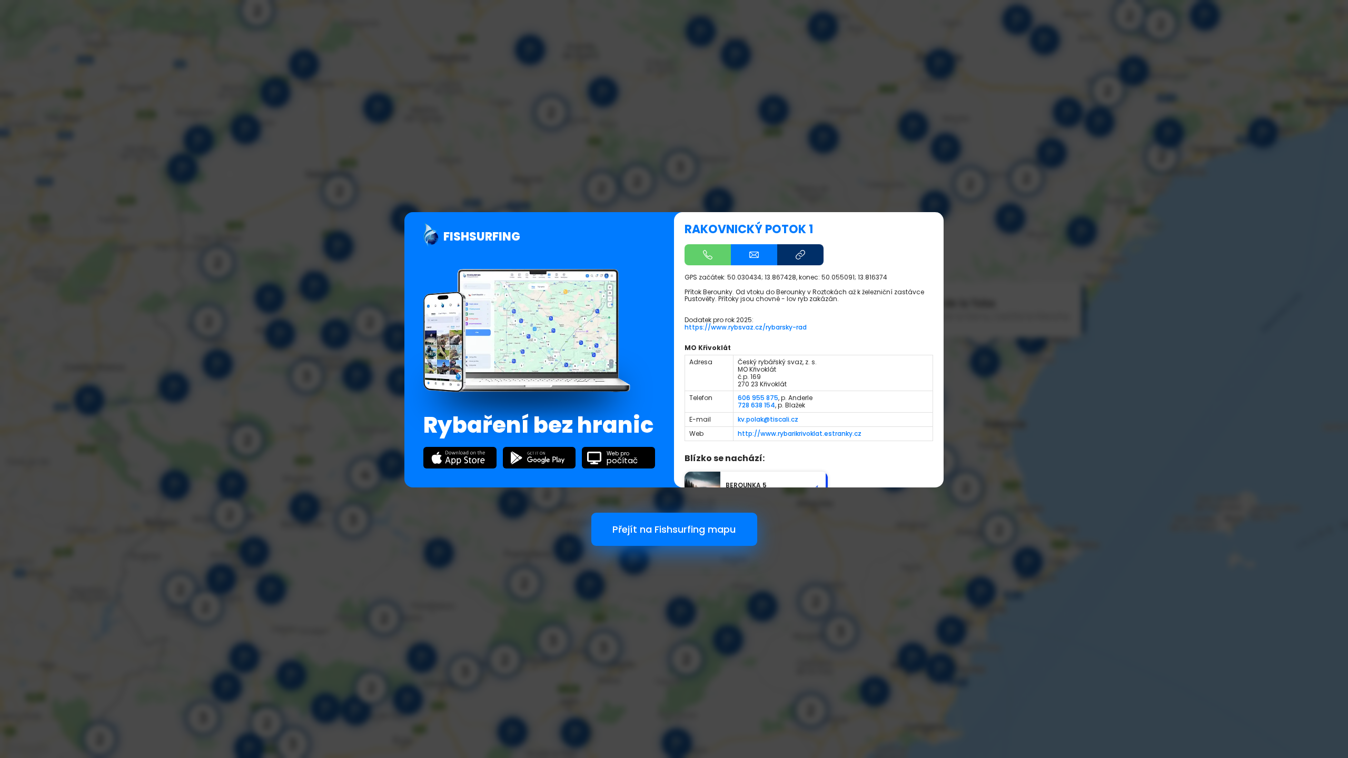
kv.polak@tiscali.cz (768, 419)
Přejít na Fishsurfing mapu (674, 529)
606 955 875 (758, 397)
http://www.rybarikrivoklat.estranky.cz (799, 433)
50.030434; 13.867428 (761, 277)
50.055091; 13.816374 (854, 277)
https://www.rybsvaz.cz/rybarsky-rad (746, 327)
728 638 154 (756, 405)
